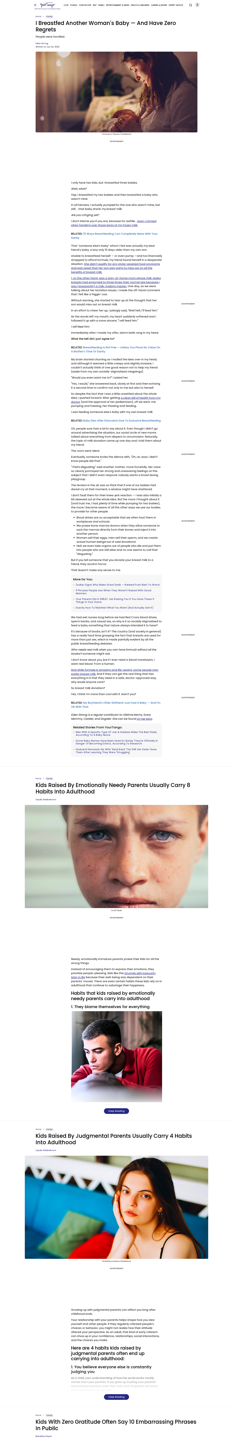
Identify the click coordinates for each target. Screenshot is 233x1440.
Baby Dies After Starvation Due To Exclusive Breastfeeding (122, 420)
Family (101, 5)
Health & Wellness (140, 5)
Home (38, 16)
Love (66, 5)
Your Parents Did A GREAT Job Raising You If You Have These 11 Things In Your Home (115, 600)
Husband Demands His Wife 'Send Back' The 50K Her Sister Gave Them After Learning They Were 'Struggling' (116, 751)
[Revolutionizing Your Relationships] (47, 5)
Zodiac (74, 5)
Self (95, 5)
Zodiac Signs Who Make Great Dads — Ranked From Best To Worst (118, 584)
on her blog (144, 719)
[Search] (190, 5)
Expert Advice (176, 5)
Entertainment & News (117, 5)
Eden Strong (42, 43)
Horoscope (85, 5)
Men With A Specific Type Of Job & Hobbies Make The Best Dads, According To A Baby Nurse (116, 733)
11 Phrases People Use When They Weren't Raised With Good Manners (113, 592)
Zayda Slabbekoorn (46, 799)
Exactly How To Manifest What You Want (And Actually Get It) (115, 607)
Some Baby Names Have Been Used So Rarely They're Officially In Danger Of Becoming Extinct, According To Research (117, 742)
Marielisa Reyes (44, 1436)
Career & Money (159, 5)
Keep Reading (116, 1111)
